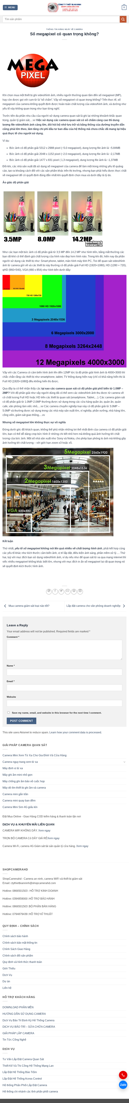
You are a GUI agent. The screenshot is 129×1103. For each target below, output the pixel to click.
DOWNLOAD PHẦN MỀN (18, 1007)
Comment (13, 637)
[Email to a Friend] (68, 592)
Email (10, 681)
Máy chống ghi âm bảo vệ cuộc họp (24, 781)
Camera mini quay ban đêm (19, 800)
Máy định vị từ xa (13, 768)
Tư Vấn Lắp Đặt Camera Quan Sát (23, 1059)
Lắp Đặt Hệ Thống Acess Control (22, 1078)
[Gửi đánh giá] (123, 19)
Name (11, 665)
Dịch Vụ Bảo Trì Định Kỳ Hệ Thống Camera (28, 1020)
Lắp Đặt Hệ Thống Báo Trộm (20, 1072)
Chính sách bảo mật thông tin (20, 942)
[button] (10, 7)
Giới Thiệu (9, 968)
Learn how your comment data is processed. (75, 732)
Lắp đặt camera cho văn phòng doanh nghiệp (94, 605)
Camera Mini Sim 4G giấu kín (20, 807)
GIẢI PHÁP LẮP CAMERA (18, 1033)
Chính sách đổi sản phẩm (18, 955)
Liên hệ (7, 987)
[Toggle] (124, 762)
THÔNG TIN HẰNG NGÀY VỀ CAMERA (64, 29)
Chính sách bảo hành (15, 936)
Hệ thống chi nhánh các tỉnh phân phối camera (30, 1091)
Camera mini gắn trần (15, 794)
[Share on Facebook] (55, 592)
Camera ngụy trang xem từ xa (20, 761)
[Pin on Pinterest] (74, 592)
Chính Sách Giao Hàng (16, 949)
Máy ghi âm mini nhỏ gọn (17, 774)
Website (11, 696)
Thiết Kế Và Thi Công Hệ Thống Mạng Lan (28, 1065)
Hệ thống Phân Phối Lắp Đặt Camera (25, 1085)
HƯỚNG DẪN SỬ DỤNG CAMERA (24, 1013)
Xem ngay (44, 830)
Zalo (123, 1084)
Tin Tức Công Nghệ (14, 1039)
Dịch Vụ (7, 975)
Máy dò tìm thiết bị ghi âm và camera (24, 787)
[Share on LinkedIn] (80, 592)
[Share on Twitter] (61, 592)
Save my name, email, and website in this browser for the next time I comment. (57, 712)
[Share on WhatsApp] (49, 592)
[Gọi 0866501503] (123, 1075)
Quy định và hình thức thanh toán (22, 962)
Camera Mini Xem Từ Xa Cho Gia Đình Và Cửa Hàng (35, 755)
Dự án (6, 981)
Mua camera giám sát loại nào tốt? (28, 605)
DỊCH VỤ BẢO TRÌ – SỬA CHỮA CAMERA (29, 1026)
